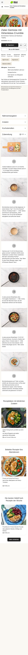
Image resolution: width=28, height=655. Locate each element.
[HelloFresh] (14, 2)
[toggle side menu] (2, 2)
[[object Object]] (21, 45)
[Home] (2, 7)
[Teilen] (25, 45)
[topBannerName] (14, 12)
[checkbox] (1, 40)
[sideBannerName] (14, 102)
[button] (14, 122)
